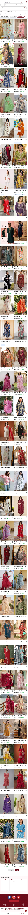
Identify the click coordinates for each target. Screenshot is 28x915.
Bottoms (22, 879)
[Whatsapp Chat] (26, 684)
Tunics (22, 885)
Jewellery (22, 4)
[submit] (24, 8)
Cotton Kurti (22, 890)
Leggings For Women (14, 890)
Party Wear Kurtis (5, 883)
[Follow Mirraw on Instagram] (14, 897)
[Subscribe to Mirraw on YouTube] (18, 897)
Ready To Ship (21, 14)
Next (17, 870)
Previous (10, 870)
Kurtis (17, 4)
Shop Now (8, 36)
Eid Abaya (5, 890)
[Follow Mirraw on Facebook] (9, 897)
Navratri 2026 (14, 14)
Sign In (14, 901)
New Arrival (3, 14)
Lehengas (12, 4)
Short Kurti (14, 885)
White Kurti (5, 885)
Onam (8, 14)
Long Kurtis (14, 883)
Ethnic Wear (14, 881)
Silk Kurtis (22, 883)
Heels (5, 881)
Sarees (7, 4)
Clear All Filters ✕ (21, 16)
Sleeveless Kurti (22, 881)
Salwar (2, 4)
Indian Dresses (13, 879)
